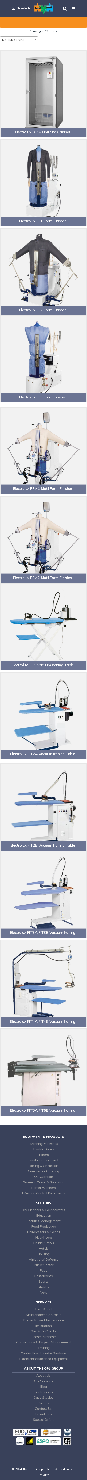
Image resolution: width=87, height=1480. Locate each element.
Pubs (43, 1270)
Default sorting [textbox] (13, 39)
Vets (43, 1292)
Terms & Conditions (59, 1469)
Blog (43, 1386)
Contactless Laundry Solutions (44, 1353)
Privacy (44, 1474)
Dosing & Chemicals (43, 1166)
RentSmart (43, 1309)
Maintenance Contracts (43, 1315)
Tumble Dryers (43, 1149)
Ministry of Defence (43, 1259)
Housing (43, 1254)
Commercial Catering (43, 1171)
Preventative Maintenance (43, 1320)
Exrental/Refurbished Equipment (43, 1359)
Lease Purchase (43, 1337)
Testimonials (43, 1392)
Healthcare (43, 1237)
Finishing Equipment (43, 1160)
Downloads (43, 1414)
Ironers (43, 1154)
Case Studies (43, 1397)
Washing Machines (43, 1143)
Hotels (44, 1248)
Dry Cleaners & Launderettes (43, 1210)
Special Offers (43, 1419)
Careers (43, 1403)
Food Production (43, 1226)
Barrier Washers (43, 1188)
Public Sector (43, 1265)
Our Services (43, 1381)
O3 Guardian (43, 1177)
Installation (43, 1326)
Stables (43, 1287)
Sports (43, 1281)
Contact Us (43, 1408)
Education (43, 1215)
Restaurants (43, 1276)
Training (44, 1348)
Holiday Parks (43, 1243)
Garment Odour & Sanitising (43, 1182)
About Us (43, 1375)
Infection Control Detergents (43, 1193)
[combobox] (19, 39)
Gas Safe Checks (44, 1331)
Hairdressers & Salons (43, 1232)
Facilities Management (44, 1221)
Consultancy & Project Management (43, 1342)
